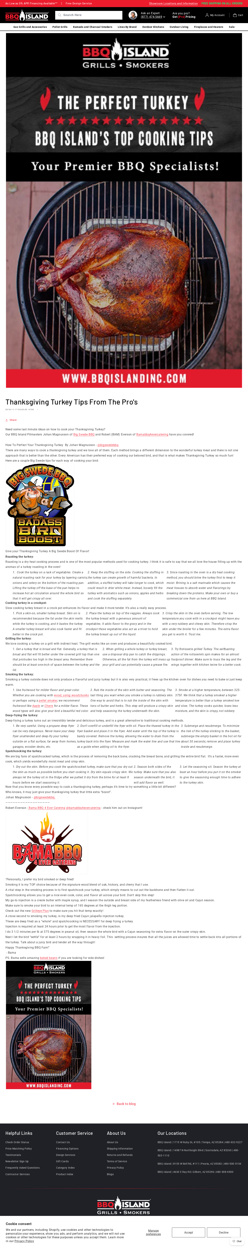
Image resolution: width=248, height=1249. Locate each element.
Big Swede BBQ (84, 434)
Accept (188, 1232)
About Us (112, 1142)
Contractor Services (17, 1174)
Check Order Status (17, 1142)
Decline (223, 1232)
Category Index (65, 1167)
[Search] (58, 15)
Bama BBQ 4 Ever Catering (46, 808)
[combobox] (92, 15)
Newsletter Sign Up (17, 1161)
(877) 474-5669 (151, 17)
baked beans (49, 958)
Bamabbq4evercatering (152, 434)
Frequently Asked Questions (22, 1167)
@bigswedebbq (107, 445)
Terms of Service (117, 1161)
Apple (36, 706)
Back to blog (126, 1104)
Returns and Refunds (120, 1155)
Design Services (65, 1155)
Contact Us (63, 1142)
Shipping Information (120, 1148)
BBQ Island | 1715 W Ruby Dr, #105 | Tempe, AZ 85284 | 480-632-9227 (200, 1142)
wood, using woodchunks (71, 695)
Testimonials (13, 1155)
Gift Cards (62, 1161)
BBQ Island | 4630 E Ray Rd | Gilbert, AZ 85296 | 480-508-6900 (195, 1171)
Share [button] (13, 420)
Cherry (48, 706)
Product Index (64, 1174)
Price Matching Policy (18, 1148)
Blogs (110, 1174)
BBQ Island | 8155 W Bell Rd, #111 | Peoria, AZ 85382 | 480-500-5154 (199, 1163)
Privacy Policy (24, 1241)
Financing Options (67, 1148)
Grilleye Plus (40, 911)
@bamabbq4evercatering (83, 808)
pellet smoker (48, 700)
